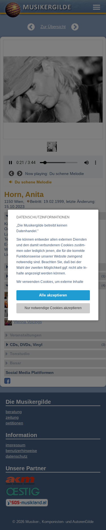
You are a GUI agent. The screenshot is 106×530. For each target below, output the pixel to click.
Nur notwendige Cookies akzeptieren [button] (53, 308)
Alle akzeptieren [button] (53, 295)
